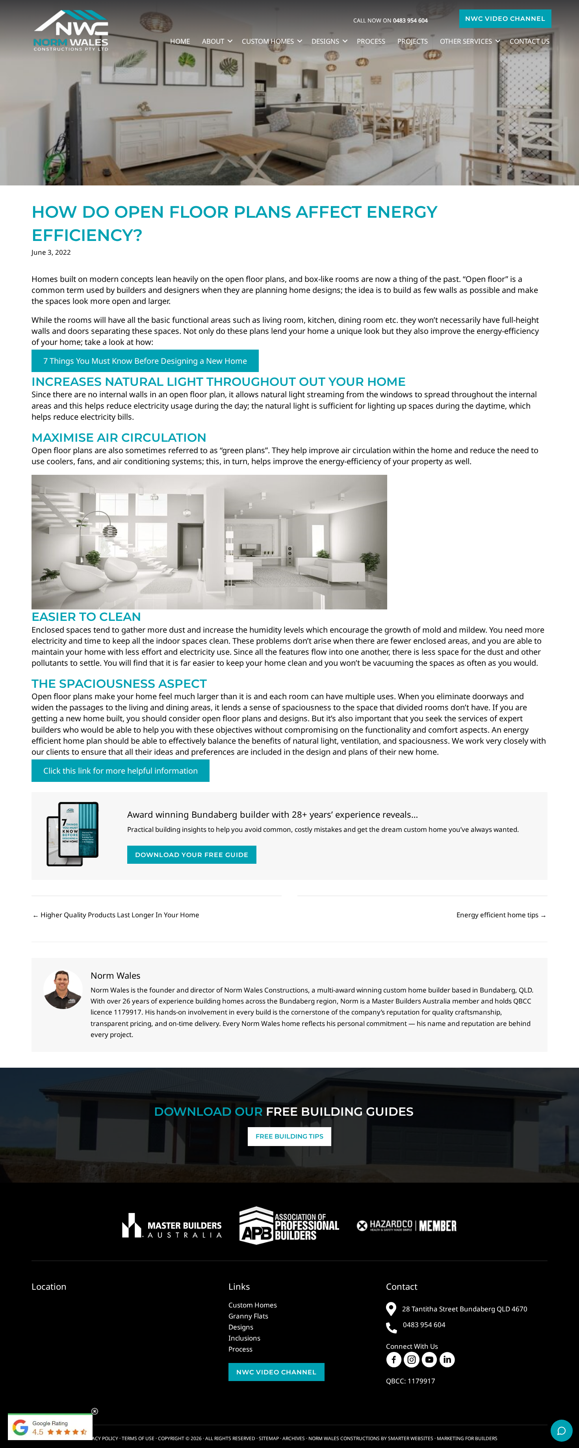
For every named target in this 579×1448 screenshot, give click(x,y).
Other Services (466, 41)
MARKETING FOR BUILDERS (467, 1438)
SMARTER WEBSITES (410, 1438)
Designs (325, 41)
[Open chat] (562, 1431)
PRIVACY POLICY (100, 1438)
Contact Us (529, 41)
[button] (505, 18)
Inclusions (244, 1337)
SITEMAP (269, 1438)
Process (371, 41)
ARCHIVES (293, 1438)
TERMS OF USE (138, 1438)
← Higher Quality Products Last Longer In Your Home (115, 914)
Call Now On (390, 20)
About (213, 41)
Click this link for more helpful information (120, 770)
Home (180, 41)
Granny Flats (248, 1315)
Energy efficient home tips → (502, 914)
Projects (412, 41)
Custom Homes (268, 41)
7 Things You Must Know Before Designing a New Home (145, 361)
